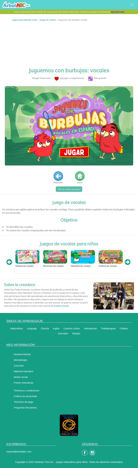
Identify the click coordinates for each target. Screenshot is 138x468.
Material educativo (23, 371)
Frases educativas (23, 382)
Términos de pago (23, 402)
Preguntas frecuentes (25, 407)
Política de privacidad (25, 396)
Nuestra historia (22, 354)
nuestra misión (61, 305)
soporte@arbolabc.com (18, 451)
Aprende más (117, 11)
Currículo (19, 365)
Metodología (20, 360)
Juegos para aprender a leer (24, 20)
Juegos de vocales (48, 20)
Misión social (21, 377)
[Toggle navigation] (132, 4)
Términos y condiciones (26, 390)
